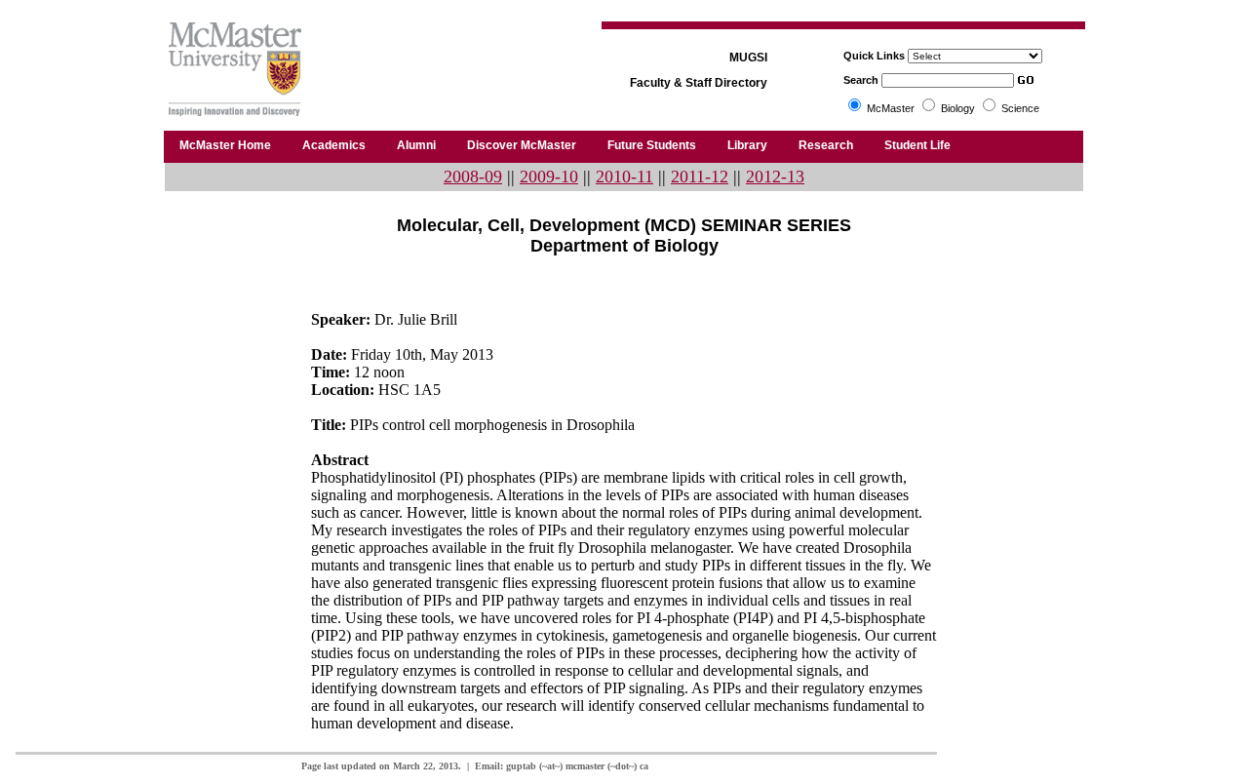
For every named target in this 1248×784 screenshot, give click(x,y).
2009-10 (549, 176)
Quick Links (874, 55)
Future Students (651, 145)
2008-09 (473, 176)
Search (860, 80)
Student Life (917, 145)
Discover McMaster (521, 145)
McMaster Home (225, 145)
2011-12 (699, 176)
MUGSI (748, 57)
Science (1020, 108)
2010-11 (624, 176)
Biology (958, 108)
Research (826, 145)
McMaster (891, 108)
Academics (334, 145)
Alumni (416, 145)
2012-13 (775, 176)
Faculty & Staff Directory (698, 83)
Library (747, 145)
